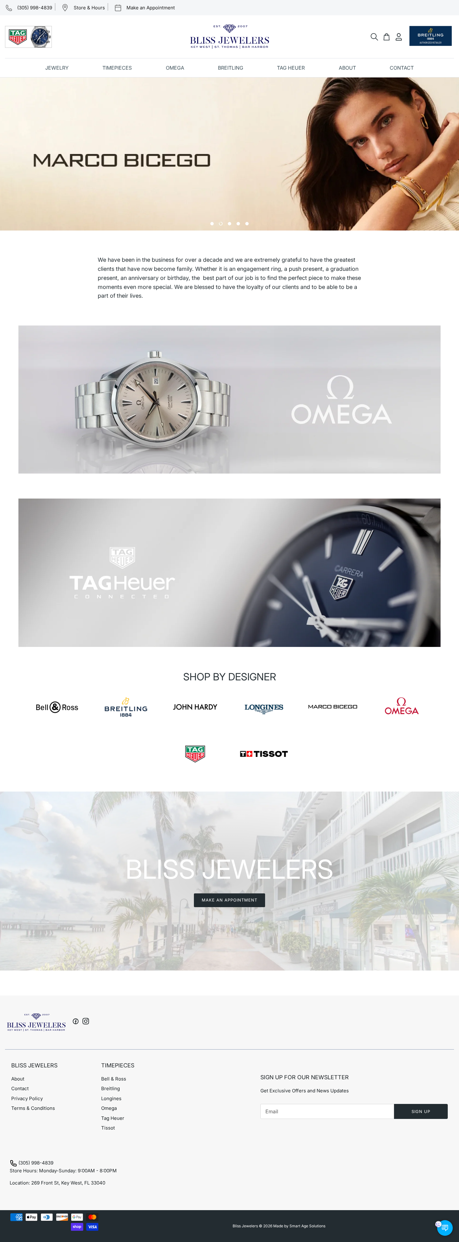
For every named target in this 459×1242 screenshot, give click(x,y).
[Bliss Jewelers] (229, 37)
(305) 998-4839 (35, 1163)
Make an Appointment (230, 899)
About (17, 1079)
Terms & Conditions (33, 1108)
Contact (20, 1088)
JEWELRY (57, 68)
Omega (109, 1108)
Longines (111, 1098)
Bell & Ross (113, 1079)
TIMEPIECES (117, 68)
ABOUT (347, 68)
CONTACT (402, 68)
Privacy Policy (27, 1098)
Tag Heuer (112, 1118)
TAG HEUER (291, 68)
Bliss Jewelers (245, 1226)
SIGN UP (421, 1111)
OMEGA (175, 68)
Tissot (108, 1128)
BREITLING (230, 68)
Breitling (110, 1088)
